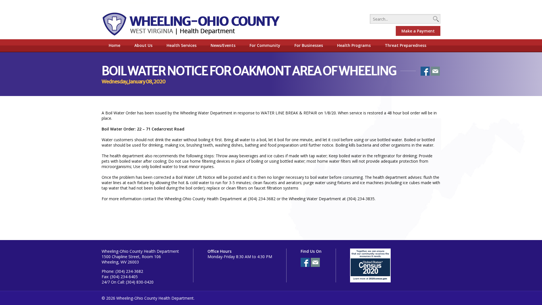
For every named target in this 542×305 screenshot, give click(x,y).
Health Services (181, 45)
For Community (265, 45)
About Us (143, 45)
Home (114, 45)
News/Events (223, 45)
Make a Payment (418, 31)
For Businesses (308, 45)
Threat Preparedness (405, 45)
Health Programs (354, 45)
